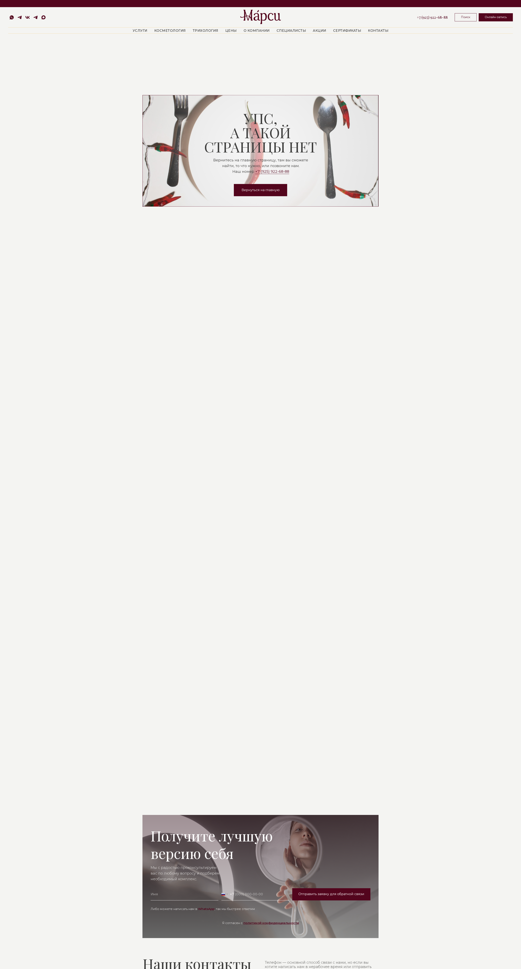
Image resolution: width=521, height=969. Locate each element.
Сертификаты (347, 31)
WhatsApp (206, 909)
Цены (231, 31)
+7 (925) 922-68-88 (432, 17)
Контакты (378, 31)
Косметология (170, 31)
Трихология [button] (205, 31)
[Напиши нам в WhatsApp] (11, 17)
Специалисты (291, 31)
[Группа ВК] (27, 17)
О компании (257, 31)
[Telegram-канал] (35, 17)
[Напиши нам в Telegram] (19, 17)
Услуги (140, 31)
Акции (319, 31)
